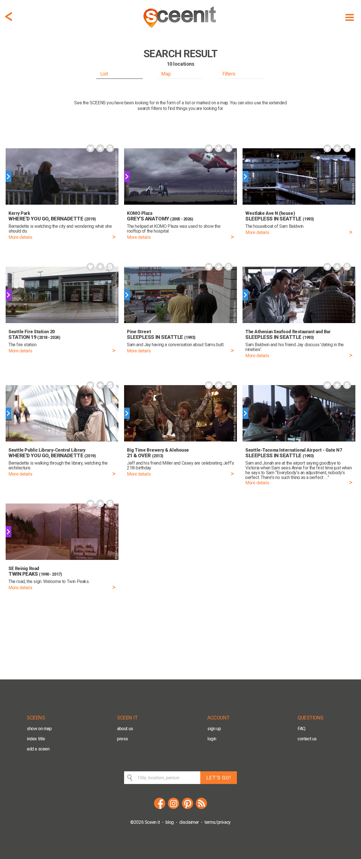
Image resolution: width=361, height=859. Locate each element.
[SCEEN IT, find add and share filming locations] (180, 30)
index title (36, 738)
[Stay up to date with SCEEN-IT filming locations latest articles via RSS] (201, 808)
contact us (307, 738)
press (122, 738)
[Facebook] (159, 808)
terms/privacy (217, 822)
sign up (214, 728)
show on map (39, 728)
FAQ (301, 728)
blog (170, 822)
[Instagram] (173, 808)
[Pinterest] (187, 808)
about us (125, 728)
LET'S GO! (218, 778)
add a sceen (38, 749)
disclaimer (189, 822)
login (211, 738)
